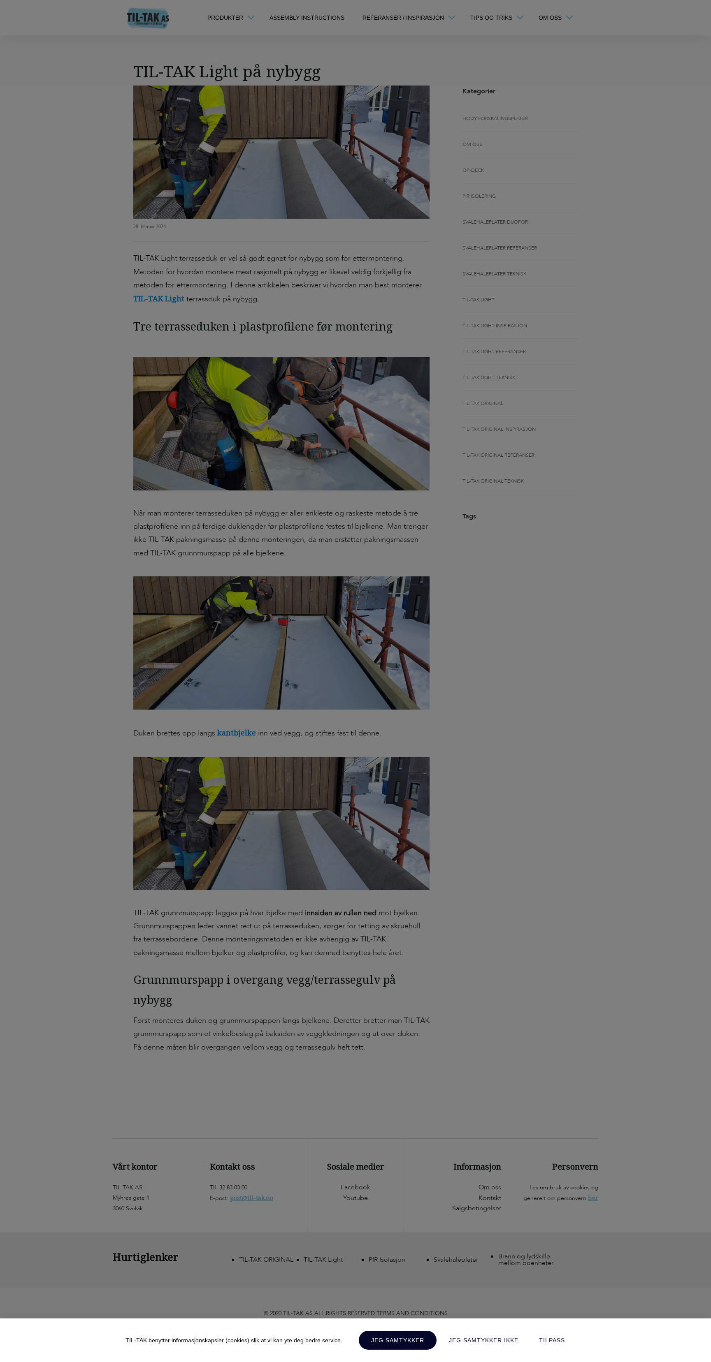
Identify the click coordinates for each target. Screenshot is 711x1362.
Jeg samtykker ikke (483, 1340)
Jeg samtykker (397, 1340)
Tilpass (552, 1340)
